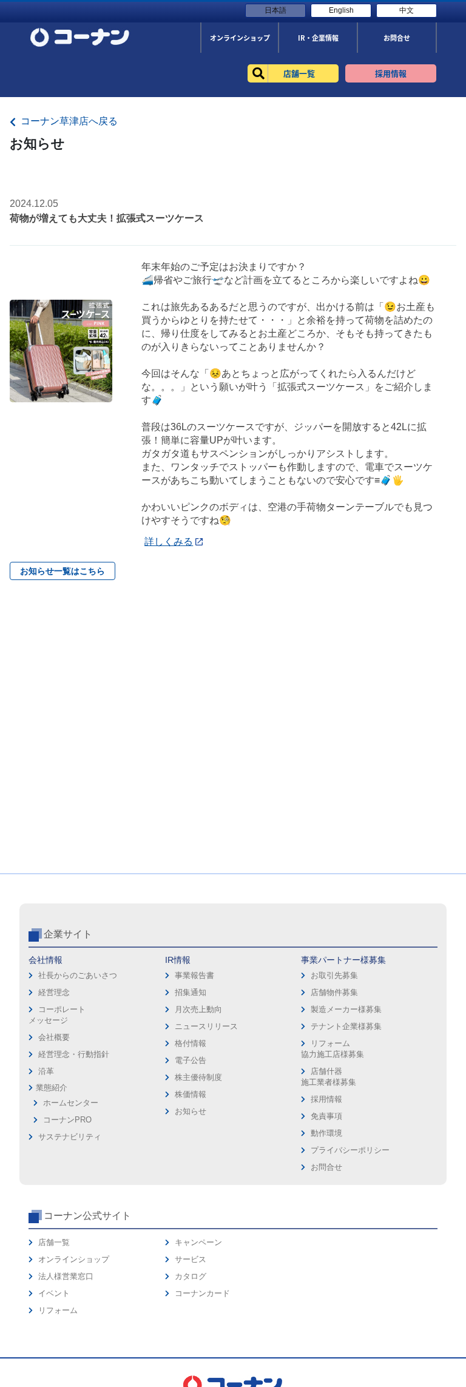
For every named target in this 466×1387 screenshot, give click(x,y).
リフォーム (58, 1310)
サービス (190, 1259)
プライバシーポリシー (350, 1150)
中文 (406, 10)
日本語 (275, 10)
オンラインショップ (73, 1259)
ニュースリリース (206, 1026)
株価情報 (190, 1094)
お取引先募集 (334, 975)
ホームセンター (70, 1102)
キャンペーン (198, 1242)
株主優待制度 (198, 1077)
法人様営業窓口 (65, 1276)
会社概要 (54, 1037)
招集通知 (190, 992)
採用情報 (326, 1099)
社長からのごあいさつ (77, 975)
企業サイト (68, 934)
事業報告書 (194, 975)
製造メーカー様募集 (346, 1009)
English (341, 10)
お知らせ (190, 1111)
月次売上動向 (198, 1009)
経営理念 (54, 992)
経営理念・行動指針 (73, 1054)
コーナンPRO (67, 1119)
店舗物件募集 (334, 992)
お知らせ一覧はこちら (62, 571)
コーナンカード (202, 1293)
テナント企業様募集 (346, 1026)
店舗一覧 (54, 1242)
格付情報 (190, 1043)
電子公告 (190, 1060)
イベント (54, 1293)
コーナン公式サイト (87, 1215)
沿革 (46, 1071)
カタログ (190, 1276)
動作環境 (326, 1133)
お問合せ (326, 1167)
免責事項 (326, 1116)
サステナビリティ (69, 1136)
